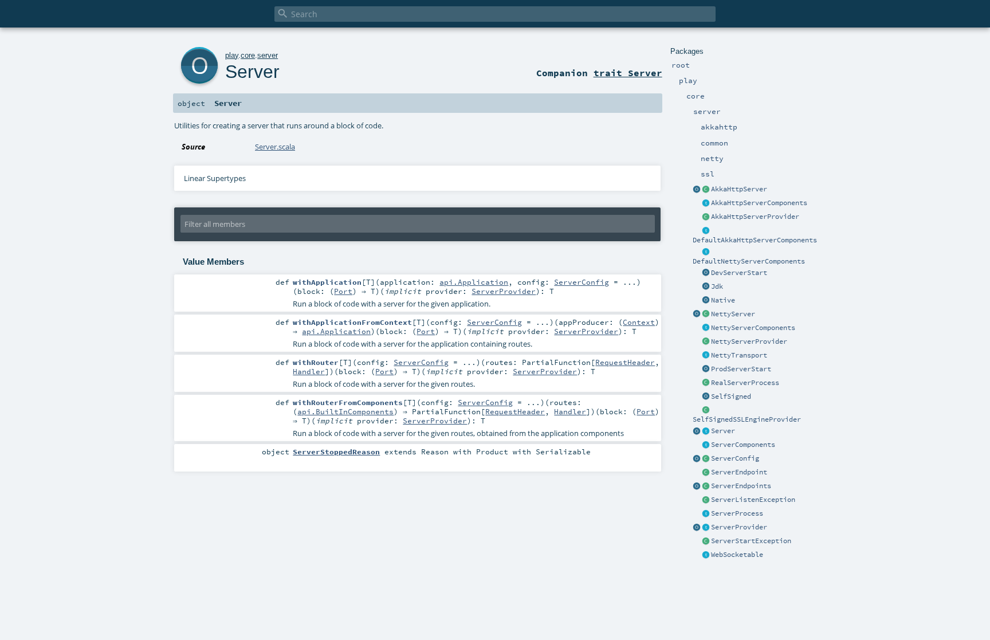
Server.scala (275, 147)
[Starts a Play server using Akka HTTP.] (705, 189)
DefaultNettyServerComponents (749, 261)
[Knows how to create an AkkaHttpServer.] (705, 217)
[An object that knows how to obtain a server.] (705, 527)
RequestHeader (625, 362)
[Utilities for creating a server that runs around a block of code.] (696, 431)
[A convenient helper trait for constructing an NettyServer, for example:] (705, 252)
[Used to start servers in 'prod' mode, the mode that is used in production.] (705, 369)
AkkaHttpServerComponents (759, 203)
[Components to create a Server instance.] (705, 445)
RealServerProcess (745, 383)
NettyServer (733, 314)
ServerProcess (737, 513)
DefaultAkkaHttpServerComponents (755, 240)
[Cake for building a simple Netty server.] (705, 328)
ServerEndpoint (739, 472)
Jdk (717, 286)
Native (723, 300)
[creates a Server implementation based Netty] (705, 314)
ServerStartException (751, 541)
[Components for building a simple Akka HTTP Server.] (705, 203)
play (231, 55)
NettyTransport (739, 355)
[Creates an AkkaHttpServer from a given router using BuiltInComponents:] (696, 189)
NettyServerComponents (753, 328)
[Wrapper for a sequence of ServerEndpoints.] (705, 486)
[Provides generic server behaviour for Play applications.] (705, 431)
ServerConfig (735, 458)
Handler (309, 371)
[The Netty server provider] (705, 342)
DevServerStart (739, 273)
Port (343, 291)
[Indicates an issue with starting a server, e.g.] (705, 541)
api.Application (473, 281)
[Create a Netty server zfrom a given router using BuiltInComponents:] (696, 314)
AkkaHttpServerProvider (755, 217)
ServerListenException (753, 500)
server (267, 55)
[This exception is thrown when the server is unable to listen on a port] (705, 500)
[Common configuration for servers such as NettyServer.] (705, 459)
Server (723, 431)
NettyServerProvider (749, 341)
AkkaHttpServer (739, 189)
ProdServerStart (741, 369)
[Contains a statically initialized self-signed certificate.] (705, 397)
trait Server (628, 72)
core (248, 55)
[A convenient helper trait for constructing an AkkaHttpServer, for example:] (705, 230)
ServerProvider (739, 527)
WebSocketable (737, 555)
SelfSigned (731, 396)
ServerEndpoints (741, 486)
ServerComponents (743, 445)
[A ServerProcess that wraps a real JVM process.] (705, 383)
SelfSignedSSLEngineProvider (747, 419)
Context (639, 322)
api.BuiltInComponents (345, 411)
